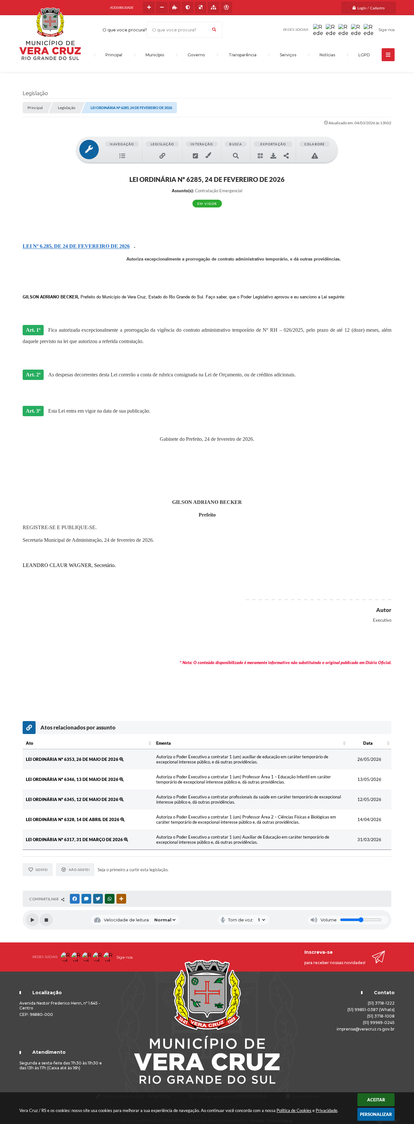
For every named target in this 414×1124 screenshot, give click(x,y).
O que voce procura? (125, 29)
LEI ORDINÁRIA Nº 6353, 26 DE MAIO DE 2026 (72, 759)
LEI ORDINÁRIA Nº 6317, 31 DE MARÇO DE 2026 (75, 839)
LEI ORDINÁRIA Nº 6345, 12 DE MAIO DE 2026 (72, 799)
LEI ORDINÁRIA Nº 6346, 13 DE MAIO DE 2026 (72, 779)
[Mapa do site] (213, 7)
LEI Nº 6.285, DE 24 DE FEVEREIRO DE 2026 (76, 246)
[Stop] (46, 919)
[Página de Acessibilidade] (226, 7)
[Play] (32, 919)
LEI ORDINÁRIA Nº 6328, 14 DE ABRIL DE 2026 (73, 819)
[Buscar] (214, 30)
